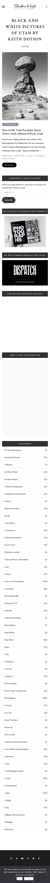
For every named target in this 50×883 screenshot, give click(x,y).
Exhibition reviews (12, 552)
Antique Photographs (13, 487)
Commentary (10, 530)
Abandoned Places (12, 457)
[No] (46, 874)
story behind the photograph (16, 749)
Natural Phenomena (13, 618)
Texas (7, 764)
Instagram (11, 858)
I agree (19, 879)
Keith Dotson (7, 156)
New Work (9, 640)
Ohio (7, 654)
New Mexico (10, 632)
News (7, 647)
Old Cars (8, 669)
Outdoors (9, 676)
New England (10, 625)
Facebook (39, 858)
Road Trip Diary (11, 720)
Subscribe (9, 200)
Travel (7, 778)
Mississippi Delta (12, 596)
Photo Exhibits (11, 683)
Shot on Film (10, 735)
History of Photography (14, 581)
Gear (7, 567)
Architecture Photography (15, 494)
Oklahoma (9, 662)
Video (7, 793)
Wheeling (8, 822)
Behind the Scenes (12, 508)
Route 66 (8, 727)
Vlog (7, 807)
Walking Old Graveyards (15, 815)
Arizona (8, 501)
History (8, 574)
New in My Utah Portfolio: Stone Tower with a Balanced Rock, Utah (22, 131)
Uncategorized (11, 785)
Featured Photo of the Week (16, 559)
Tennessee (9, 756)
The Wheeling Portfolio (14, 771)
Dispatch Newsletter (13, 538)
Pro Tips (8, 713)
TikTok (17, 858)
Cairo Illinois (10, 523)
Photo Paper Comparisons (15, 691)
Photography (10, 124)
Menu (3, 7)
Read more (28, 879)
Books (7, 516)
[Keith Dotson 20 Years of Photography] (25, 231)
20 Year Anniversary (13, 450)
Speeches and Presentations (16, 742)
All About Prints (11, 472)
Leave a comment (8, 158)
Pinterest (28, 858)
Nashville (8, 610)
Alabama (8, 465)
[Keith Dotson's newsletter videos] (25, 273)
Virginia (8, 800)
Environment (10, 545)
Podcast (8, 705)
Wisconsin (9, 829)
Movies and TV (11, 603)
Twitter (33, 858)
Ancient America (11, 479)
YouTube (22, 858)
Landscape (9, 589)
